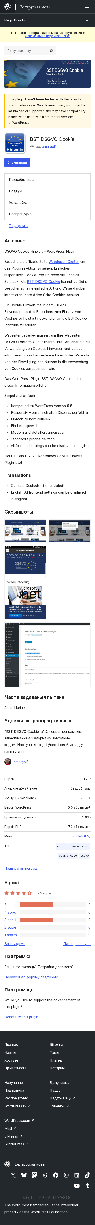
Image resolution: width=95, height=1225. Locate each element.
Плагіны (56, 1060)
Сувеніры (60, 1106)
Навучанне (13, 1082)
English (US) (82, 836)
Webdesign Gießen (64, 261)
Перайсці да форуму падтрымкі (31, 977)
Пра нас (11, 1044)
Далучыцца (59, 1082)
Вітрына (56, 1044)
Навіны (10, 1052)
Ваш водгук (14, 943)
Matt (10, 1128)
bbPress (13, 1136)
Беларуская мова (30, 1164)
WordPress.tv (17, 1106)
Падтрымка (18, 225)
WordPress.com (19, 1120)
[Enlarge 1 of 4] (40, 525)
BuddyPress (16, 1144)
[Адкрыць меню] (88, 6)
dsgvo (84, 855)
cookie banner (79, 846)
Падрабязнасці (21, 179)
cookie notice (68, 855)
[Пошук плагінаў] (51, 50)
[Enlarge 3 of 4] (40, 551)
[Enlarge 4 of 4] (84, 628)
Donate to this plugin (21, 1017)
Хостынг (11, 1060)
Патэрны (57, 1068)
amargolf (49, 146)
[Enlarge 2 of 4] (84, 525)
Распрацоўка (20, 214)
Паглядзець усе (77, 943)
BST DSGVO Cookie (43, 281)
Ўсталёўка (18, 202)
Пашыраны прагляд (21, 868)
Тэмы (54, 1052)
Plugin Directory (16, 20)
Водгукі (15, 191)
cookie (61, 846)
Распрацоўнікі (16, 1098)
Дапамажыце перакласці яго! (47, 36)
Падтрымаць (63, 1098)
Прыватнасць (15, 1068)
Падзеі (55, 1090)
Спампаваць (17, 162)
